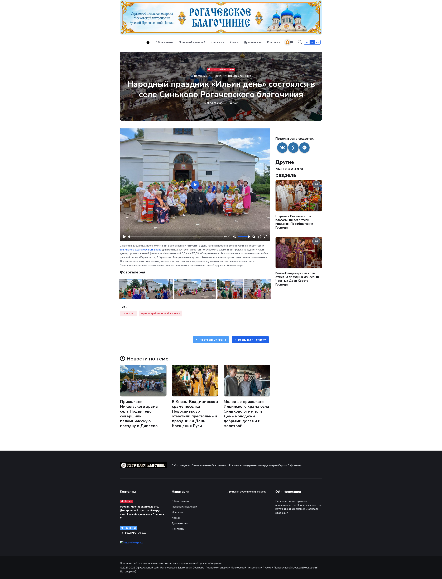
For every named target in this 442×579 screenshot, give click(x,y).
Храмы (234, 42)
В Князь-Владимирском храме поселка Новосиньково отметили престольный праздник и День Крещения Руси (195, 414)
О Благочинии (164, 42)
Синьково (128, 313)
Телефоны (130, 528)
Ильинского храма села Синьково (140, 249)
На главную (200, 75)
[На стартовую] (148, 42)
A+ (317, 42)
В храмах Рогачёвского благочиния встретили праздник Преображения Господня (294, 222)
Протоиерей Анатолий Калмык (160, 313)
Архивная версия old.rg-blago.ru (247, 491)
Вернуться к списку (252, 339)
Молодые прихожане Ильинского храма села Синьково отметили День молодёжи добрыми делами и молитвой (246, 414)
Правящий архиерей (192, 42)
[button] (300, 42)
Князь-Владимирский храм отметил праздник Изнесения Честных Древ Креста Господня (297, 279)
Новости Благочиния (223, 69)
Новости (216, 42)
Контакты (273, 42)
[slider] (175, 236)
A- (307, 42)
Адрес (128, 501)
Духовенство (253, 42)
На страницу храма (212, 339)
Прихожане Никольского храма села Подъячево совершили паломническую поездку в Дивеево (139, 414)
